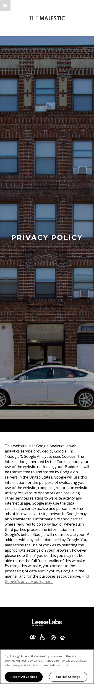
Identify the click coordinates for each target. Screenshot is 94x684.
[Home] (47, 18)
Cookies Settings (68, 677)
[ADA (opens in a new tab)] (44, 637)
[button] (5, 5)
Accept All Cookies (23, 677)
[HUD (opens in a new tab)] (34, 637)
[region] (47, 667)
